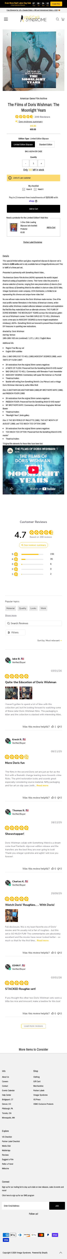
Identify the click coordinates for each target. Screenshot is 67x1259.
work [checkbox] (43, 608)
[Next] (15, 34)
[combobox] (49, 640)
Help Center (6, 1095)
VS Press (37, 1099)
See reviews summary (31, 121)
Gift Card (36, 1081)
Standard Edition (45, 144)
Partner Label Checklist (11, 1141)
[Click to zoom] (59, 34)
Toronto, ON (6, 1113)
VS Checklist (7, 1136)
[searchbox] (33, 623)
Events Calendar (8, 1090)
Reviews (5, 1154)
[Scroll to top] (61, 1253)
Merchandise (38, 1085)
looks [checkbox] (33, 608)
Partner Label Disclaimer (32, 242)
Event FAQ (56, 4)
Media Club (6, 1145)
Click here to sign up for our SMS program (18, 1195)
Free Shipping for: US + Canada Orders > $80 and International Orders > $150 (32, 10)
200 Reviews (42, 117)
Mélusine (5, 1168)
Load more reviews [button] (33, 1026)
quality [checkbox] (22, 608)
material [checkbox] (11, 608)
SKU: (27, 151)
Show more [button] (11, 615)
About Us (5, 1076)
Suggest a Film (7, 1159)
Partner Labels (38, 1090)
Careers (5, 1081)
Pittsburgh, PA (7, 1108)
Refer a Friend (7, 1163)
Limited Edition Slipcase (23, 144)
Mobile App (6, 1150)
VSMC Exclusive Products (43, 1104)
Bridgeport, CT (7, 1099)
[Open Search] (57, 19)
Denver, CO (6, 1104)
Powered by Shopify (40, 1252)
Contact (5, 1085)
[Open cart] (62, 19)
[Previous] (7, 34)
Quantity (33, 157)
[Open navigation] (9, 19)
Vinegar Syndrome (40, 1095)
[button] (11, 693)
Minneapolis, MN (8, 1117)
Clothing (36, 1076)
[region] (33, 555)
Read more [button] (42, 785)
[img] (16, 116)
